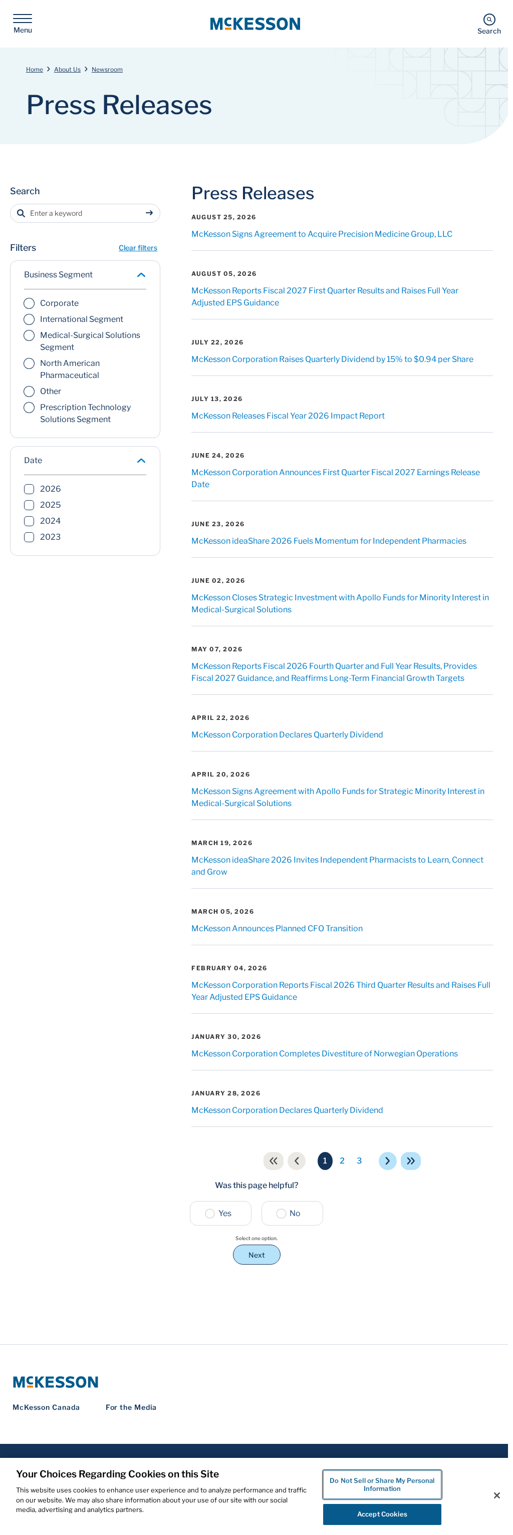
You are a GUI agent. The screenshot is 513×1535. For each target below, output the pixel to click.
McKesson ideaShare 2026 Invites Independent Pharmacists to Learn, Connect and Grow (337, 866)
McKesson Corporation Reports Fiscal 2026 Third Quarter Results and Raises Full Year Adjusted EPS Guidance (340, 991)
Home (34, 69)
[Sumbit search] (151, 213)
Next (256, 1255)
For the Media (131, 1407)
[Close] (497, 1495)
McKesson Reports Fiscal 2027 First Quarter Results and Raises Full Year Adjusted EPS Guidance (324, 296)
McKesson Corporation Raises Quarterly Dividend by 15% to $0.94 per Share (332, 359)
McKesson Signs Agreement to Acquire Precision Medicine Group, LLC (321, 234)
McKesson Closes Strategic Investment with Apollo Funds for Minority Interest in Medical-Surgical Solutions (340, 603)
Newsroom (107, 69)
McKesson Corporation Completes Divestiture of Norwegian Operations (324, 1053)
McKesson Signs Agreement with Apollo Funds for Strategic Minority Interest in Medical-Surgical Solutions (337, 797)
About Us (67, 69)
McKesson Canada (46, 1407)
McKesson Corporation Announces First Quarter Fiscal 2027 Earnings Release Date (335, 478)
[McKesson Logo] (256, 1382)
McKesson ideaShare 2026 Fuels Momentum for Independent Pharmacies (328, 541)
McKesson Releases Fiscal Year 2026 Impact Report (288, 416)
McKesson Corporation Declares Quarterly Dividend (287, 734)
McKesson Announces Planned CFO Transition (277, 928)
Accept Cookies (382, 1514)
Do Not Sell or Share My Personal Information (382, 1484)
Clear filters (138, 247)
